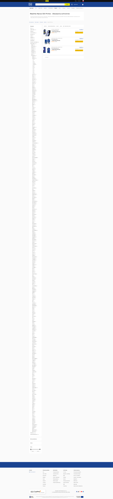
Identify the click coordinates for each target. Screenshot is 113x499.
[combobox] (50, 4)
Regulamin (54, 475)
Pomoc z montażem (77, 475)
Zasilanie (44, 480)
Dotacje (64, 477)
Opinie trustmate (66, 482)
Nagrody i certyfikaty (66, 473)
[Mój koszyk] (83, 4)
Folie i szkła (44, 473)
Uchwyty (44, 482)
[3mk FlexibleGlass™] (63, 41)
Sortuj (45, 26)
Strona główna (31, 22)
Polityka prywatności (66, 480)
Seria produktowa (51, 26)
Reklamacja (75, 480)
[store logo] (31, 4)
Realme (45, 22)
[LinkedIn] (83, 491)
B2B (64, 484)
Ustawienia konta (55, 473)
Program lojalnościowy (56, 482)
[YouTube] (81, 491)
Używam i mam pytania (77, 477)
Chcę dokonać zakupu (77, 473)
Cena (61, 26)
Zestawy (44, 477)
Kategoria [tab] (32, 26)
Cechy (57, 26)
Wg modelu (37, 22)
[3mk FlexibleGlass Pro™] (63, 50)
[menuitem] (32, 8)
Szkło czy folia (76, 482)
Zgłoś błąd (75, 484)
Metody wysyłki (55, 480)
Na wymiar (44, 475)
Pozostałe (41, 22)
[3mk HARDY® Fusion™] (63, 32)
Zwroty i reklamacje (56, 477)
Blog (64, 475)
